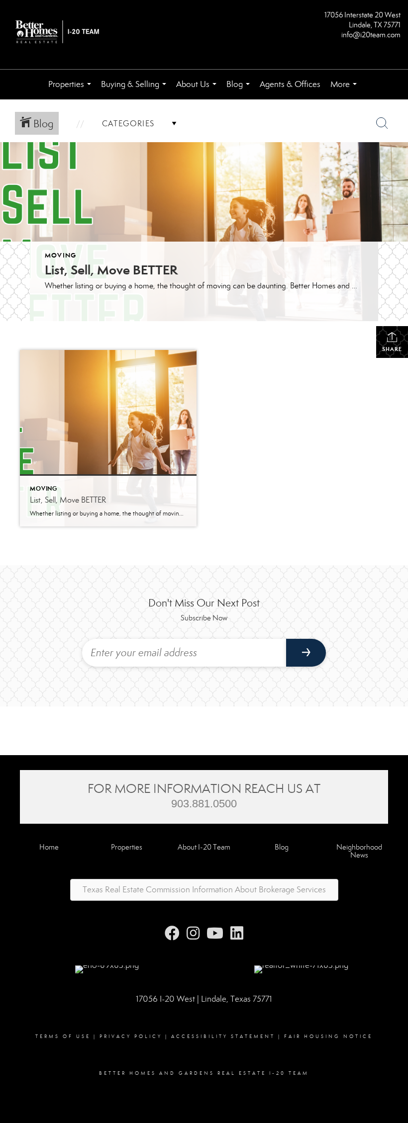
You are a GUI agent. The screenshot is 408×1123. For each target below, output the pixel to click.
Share (392, 349)
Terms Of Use (63, 1036)
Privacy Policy (131, 1036)
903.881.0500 (204, 803)
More (345, 89)
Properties (71, 89)
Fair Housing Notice (328, 1036)
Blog (240, 89)
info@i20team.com (371, 34)
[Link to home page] (59, 32)
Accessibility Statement (223, 1036)
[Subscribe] (306, 653)
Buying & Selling (135, 89)
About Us (198, 89)
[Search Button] (382, 123)
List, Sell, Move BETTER (111, 270)
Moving (60, 255)
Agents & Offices (290, 84)
